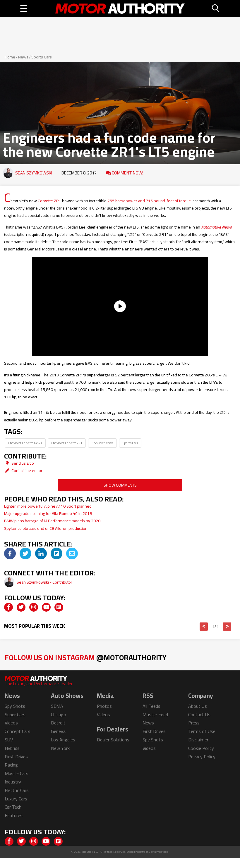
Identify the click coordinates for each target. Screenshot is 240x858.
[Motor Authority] (120, 8)
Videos (11, 722)
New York (60, 748)
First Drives (16, 756)
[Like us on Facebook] (8, 607)
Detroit (58, 722)
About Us (197, 706)
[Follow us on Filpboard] (58, 607)
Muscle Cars (16, 773)
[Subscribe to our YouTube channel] (46, 607)
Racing (11, 764)
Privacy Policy (201, 756)
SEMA (57, 706)
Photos (104, 706)
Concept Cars (17, 731)
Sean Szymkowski (33, 173)
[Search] (216, 8)
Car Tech (13, 806)
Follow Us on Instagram (86, 657)
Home (10, 57)
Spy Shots (15, 706)
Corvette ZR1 (49, 201)
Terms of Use (201, 731)
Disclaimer (198, 739)
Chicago (58, 714)
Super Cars (15, 714)
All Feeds (151, 706)
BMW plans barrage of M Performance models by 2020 (52, 521)
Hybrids (12, 748)
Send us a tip (22, 463)
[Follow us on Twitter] (21, 607)
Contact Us (199, 714)
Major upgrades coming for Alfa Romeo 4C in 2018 (48, 513)
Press (194, 722)
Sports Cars (41, 57)
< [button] (203, 626)
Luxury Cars (16, 798)
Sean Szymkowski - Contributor (44, 582)
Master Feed (155, 714)
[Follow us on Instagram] (33, 607)
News (23, 57)
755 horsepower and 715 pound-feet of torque (149, 201)
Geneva (58, 731)
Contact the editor (26, 470)
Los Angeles (63, 739)
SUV (9, 739)
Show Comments (120, 485)
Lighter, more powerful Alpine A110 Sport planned (48, 506)
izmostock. (161, 851)
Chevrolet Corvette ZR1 (66, 443)
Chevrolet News (102, 443)
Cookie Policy (201, 748)
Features (14, 815)
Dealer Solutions (113, 739)
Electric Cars (17, 790)
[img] (10, 553)
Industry (13, 781)
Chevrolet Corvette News (25, 443)
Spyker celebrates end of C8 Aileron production (46, 528)
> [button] (227, 626)
